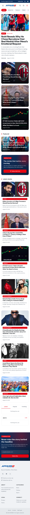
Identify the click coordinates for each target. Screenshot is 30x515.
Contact (14, 510)
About (9, 510)
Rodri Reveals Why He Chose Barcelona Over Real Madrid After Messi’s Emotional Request (14, 40)
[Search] (20, 5)
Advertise (20, 1)
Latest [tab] (6, 406)
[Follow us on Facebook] (28, 1)
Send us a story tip (8, 478)
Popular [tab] (15, 406)
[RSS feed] (10, 473)
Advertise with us (7, 480)
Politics (18, 490)
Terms (2, 502)
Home (3, 10)
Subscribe (15, 456)
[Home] (10, 5)
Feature (18, 10)
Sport (17, 492)
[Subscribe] (27, 5)
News (23, 10)
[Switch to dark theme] (23, 5)
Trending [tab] (24, 406)
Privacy (3, 500)
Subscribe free (16, 171)
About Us (10, 10)
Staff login (19, 510)
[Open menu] (2, 5)
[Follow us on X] (25, 1)
